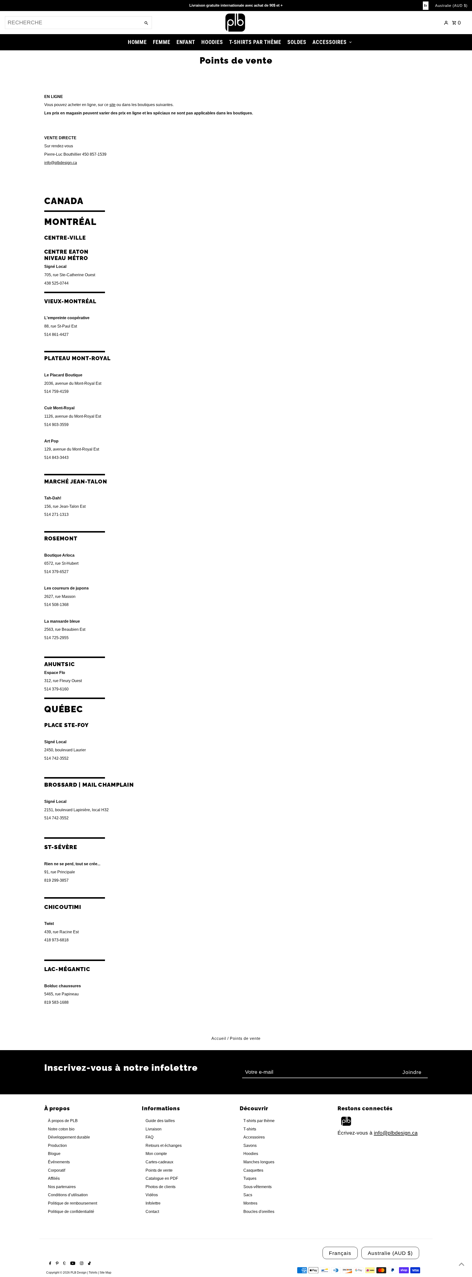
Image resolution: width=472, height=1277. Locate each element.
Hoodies (250, 1154)
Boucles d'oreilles (258, 1211)
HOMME (137, 42)
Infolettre (153, 1203)
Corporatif (56, 1170)
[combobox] (72, 22)
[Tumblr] (64, 1264)
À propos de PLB (63, 1121)
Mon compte (156, 1154)
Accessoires (254, 1137)
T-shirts (249, 1129)
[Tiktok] (89, 1264)
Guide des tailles (160, 1121)
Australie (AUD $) (451, 5)
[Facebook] (49, 1264)
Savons (250, 1145)
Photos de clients (161, 1187)
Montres (250, 1203)
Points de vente (159, 1170)
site (112, 105)
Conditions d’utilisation (68, 1195)
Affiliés (54, 1178)
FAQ (149, 1137)
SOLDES (296, 42)
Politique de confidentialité (71, 1211)
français (340, 1253)
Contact (152, 1211)
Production (57, 1145)
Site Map (105, 1272)
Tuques (249, 1178)
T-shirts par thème (259, 1121)
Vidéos (152, 1195)
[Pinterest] (57, 1264)
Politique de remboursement (72, 1203)
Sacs (247, 1195)
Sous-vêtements (257, 1187)
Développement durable (69, 1137)
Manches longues (258, 1162)
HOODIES (212, 42)
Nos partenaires (62, 1187)
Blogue (54, 1154)
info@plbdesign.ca (60, 163)
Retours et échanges (164, 1145)
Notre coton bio (61, 1129)
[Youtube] (72, 1264)
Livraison (154, 1129)
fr (425, 5)
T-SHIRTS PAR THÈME (255, 42)
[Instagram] (81, 1264)
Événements (59, 1162)
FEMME (161, 42)
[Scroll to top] (461, 1264)
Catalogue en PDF (162, 1178)
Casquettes (253, 1170)
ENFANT (186, 42)
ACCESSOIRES (329, 42)
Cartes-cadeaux (159, 1162)
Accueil (218, 1038)
